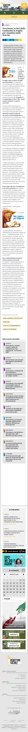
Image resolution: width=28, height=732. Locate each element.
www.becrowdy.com (16, 154)
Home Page (6, 322)
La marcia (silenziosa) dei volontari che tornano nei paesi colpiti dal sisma (14, 445)
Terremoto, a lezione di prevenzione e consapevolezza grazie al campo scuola (14, 373)
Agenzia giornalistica (20, 698)
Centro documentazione (19, 701)
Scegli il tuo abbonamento (11, 325)
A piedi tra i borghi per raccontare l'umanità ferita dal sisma (14, 410)
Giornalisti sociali (21, 685)
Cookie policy (12, 721)
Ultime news (14, 510)
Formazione (22, 699)
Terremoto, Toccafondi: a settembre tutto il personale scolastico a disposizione (14, 386)
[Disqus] (14, 483)
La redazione (22, 675)
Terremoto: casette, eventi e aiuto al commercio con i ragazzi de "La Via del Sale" (13, 349)
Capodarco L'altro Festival (18, 687)
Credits (19, 721)
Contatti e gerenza (20, 678)
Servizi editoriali (21, 703)
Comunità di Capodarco (19, 690)
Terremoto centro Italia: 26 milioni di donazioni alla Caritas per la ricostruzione (15, 398)
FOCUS (7, 599)
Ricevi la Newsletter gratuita (12, 318)
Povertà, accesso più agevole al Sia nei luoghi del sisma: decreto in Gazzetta (15, 458)
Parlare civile (22, 689)
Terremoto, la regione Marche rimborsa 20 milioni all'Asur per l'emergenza (14, 422)
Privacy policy (21, 720)
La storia (23, 676)
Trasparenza (13, 720)
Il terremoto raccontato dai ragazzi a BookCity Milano (14, 361)
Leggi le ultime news (9, 329)
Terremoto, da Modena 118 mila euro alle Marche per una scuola (14, 433)
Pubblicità (6, 720)
